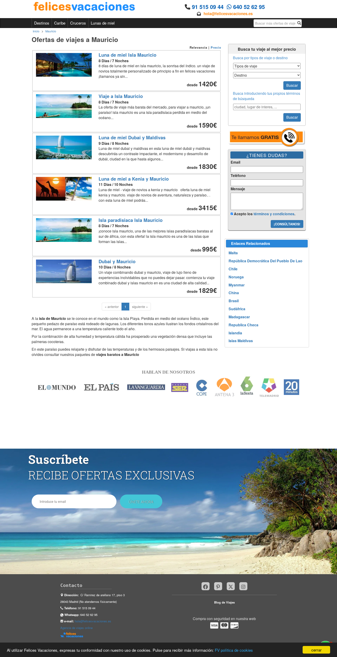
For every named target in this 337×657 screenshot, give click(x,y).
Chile (233, 268)
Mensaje (238, 188)
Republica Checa (243, 324)
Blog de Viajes (224, 602)
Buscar (292, 85)
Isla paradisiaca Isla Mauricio (131, 220)
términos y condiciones (274, 213)
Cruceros (78, 23)
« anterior (112, 306)
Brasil (234, 300)
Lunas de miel (103, 23)
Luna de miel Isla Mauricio (127, 54)
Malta (233, 252)
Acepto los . (264, 213)
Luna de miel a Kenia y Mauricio (134, 178)
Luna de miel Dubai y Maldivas (132, 137)
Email (235, 162)
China (234, 292)
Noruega (236, 277)
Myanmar (237, 285)
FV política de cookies (234, 650)
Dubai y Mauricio (117, 261)
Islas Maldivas (241, 340)
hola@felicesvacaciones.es (228, 13)
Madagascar (239, 316)
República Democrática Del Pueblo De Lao (265, 260)
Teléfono (238, 175)
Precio (216, 47)
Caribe (59, 23)
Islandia (235, 332)
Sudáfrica (237, 308)
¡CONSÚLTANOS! (287, 224)
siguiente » (140, 306)
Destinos (41, 23)
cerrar (316, 650)
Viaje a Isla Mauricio (121, 96)
